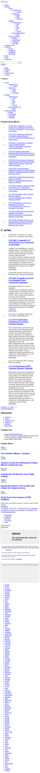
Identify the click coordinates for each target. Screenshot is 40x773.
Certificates (12, 50)
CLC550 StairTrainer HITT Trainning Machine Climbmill (20, 198)
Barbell (14, 38)
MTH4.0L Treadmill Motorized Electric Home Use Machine (21, 181)
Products (7, 6)
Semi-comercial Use (18, 33)
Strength (11, 21)
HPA (17, 35)
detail (14, 269)
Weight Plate (16, 40)
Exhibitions (12, 52)
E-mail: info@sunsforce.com (13, 434)
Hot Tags (7, 424)
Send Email (4, 527)
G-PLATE (19, 19)
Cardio (11, 8)
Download (12, 54)
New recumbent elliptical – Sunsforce (15, 453)
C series (18, 12)
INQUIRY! (4, 506)
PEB (17, 28)
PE (17, 26)
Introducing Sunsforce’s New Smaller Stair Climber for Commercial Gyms (18, 487)
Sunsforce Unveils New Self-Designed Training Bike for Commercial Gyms (19, 464)
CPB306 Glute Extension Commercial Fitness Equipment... (20, 164)
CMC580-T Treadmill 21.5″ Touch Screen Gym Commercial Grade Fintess (21, 242)
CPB (17, 24)
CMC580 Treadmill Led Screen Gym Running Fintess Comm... (20, 224)
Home (6, 5)
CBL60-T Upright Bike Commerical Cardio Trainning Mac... (20, 147)
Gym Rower (29, 510)
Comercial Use (17, 10)
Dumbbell (15, 42)
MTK (18, 17)
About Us (8, 47)
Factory (11, 49)
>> (9, 407)
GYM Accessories (14, 36)
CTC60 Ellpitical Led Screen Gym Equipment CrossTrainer (19, 207)
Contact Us (8, 59)
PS (17, 29)
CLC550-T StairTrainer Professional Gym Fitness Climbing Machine (19, 322)
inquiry (11, 269)
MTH (18, 15)
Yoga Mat (15, 43)
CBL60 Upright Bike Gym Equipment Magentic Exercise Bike (20, 215)
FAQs (6, 57)
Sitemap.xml (8, 426)
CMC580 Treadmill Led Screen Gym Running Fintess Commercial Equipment (21, 280)
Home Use (15, 13)
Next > (5, 407)
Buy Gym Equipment (18, 510)
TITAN (18, 31)
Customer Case (9, 45)
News (6, 56)
